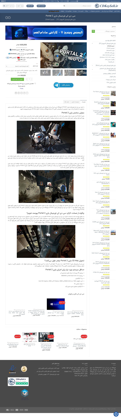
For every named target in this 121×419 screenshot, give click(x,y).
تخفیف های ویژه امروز (54, 11)
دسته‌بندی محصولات (95, 11)
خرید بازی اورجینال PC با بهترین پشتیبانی (48, 374)
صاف (37, 63)
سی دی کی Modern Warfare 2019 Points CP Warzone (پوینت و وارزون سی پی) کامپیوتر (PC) (36, 312)
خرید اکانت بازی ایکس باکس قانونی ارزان (48, 368)
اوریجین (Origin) (110, 48)
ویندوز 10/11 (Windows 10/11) (107, 57)
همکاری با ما (68, 11)
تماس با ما (81, 11)
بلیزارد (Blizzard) (110, 50)
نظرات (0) (67, 102)
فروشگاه (108, 409)
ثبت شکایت (85, 409)
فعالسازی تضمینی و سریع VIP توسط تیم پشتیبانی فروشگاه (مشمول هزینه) (20, 85)
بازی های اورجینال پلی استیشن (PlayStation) (108, 69)
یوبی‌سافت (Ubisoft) (109, 53)
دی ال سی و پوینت (111, 80)
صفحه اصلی (117, 11)
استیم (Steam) (49, 19)
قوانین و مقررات (91, 409)
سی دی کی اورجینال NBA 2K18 (29, 345)
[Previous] (83, 55)
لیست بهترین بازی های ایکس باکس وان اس (48, 371)
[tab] (83, 102)
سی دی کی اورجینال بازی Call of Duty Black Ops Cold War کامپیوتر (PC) (17, 313)
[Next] (42, 55)
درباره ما (75, 11)
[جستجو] (64, 6)
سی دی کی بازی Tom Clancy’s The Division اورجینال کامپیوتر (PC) (46, 346)
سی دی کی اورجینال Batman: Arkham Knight (62, 345)
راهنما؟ (21, 88)
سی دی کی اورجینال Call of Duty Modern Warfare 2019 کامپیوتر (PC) (75, 313)
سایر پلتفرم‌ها (111, 62)
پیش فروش (113, 77)
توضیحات (83, 102)
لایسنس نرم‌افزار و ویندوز (109, 73)
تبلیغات (62, 11)
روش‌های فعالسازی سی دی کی (101, 409)
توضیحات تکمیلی (75, 102)
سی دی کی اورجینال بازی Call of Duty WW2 (13, 344)
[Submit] (93, 31)
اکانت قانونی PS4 (111, 83)
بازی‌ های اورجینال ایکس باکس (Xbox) (106, 65)
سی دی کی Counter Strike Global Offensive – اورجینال (79, 345)
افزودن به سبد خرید (17, 79)
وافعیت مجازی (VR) (109, 59)
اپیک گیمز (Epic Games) (108, 55)
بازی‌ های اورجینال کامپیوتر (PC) (66, 19)
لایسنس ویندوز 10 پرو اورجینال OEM (56, 313)
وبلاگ (86, 11)
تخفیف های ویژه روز (110, 40)
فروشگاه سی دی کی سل (107, 11)
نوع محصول (35, 66)
